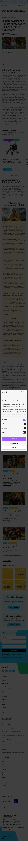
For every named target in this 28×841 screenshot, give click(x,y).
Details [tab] (14, 396)
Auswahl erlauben (14, 443)
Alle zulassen (14, 438)
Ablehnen (14, 447)
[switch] (24, 424)
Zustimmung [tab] (5, 396)
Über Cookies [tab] (23, 396)
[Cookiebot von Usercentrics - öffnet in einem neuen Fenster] (20, 392)
